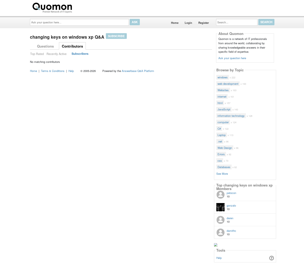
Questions (45, 46)
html (220, 103)
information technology (231, 116)
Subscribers (80, 54)
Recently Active (57, 54)
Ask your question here (232, 58)
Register (203, 23)
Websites (223, 90)
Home (174, 23)
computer (223, 122)
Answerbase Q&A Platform (138, 71)
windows (223, 77)
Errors (221, 154)
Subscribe (116, 36)
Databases (224, 167)
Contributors (72, 46)
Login (188, 23)
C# (219, 128)
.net (220, 141)
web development (228, 84)
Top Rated (37, 54)
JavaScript (224, 109)
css (220, 161)
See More (222, 173)
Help (219, 258)
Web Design (225, 148)
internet (222, 96)
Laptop (222, 135)
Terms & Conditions (53, 71)
